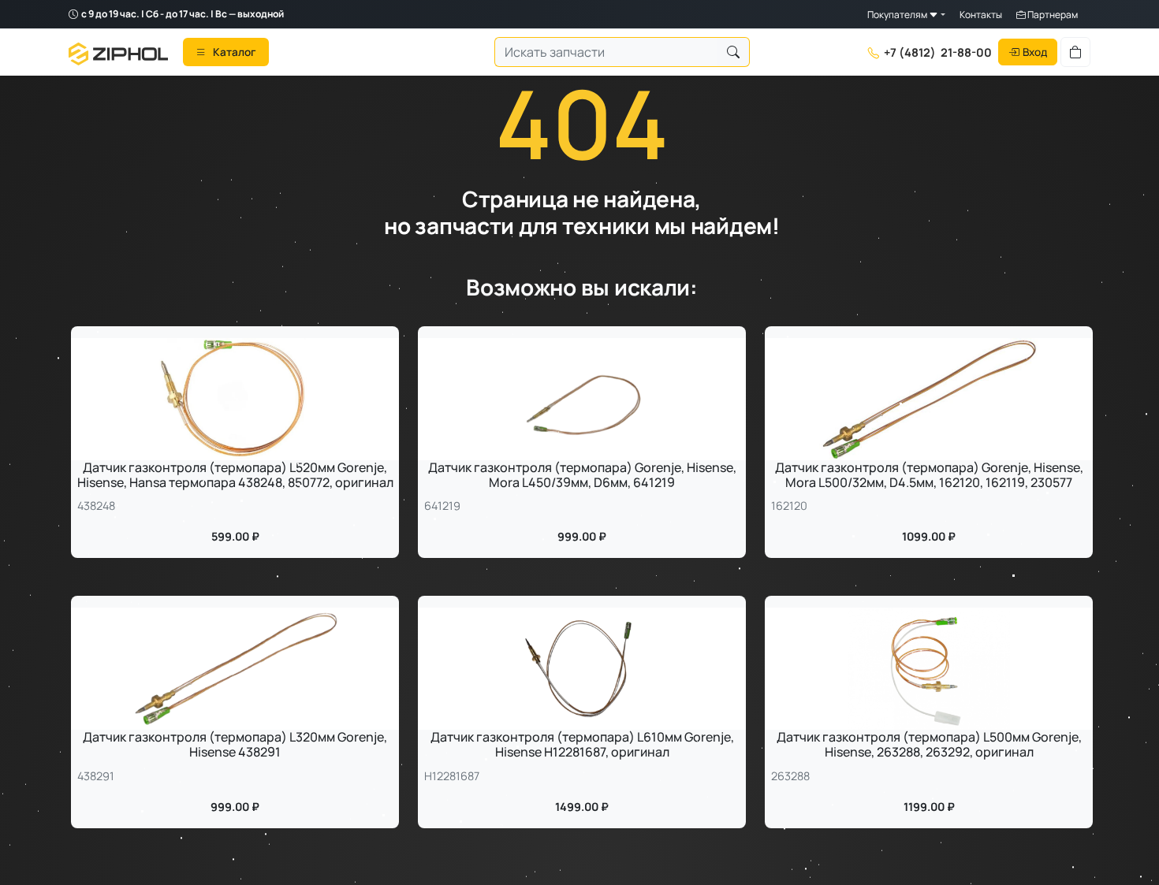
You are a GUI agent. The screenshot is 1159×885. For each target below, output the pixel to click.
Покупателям (898, 14)
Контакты (981, 14)
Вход (1035, 52)
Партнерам (1052, 14)
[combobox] (606, 53)
